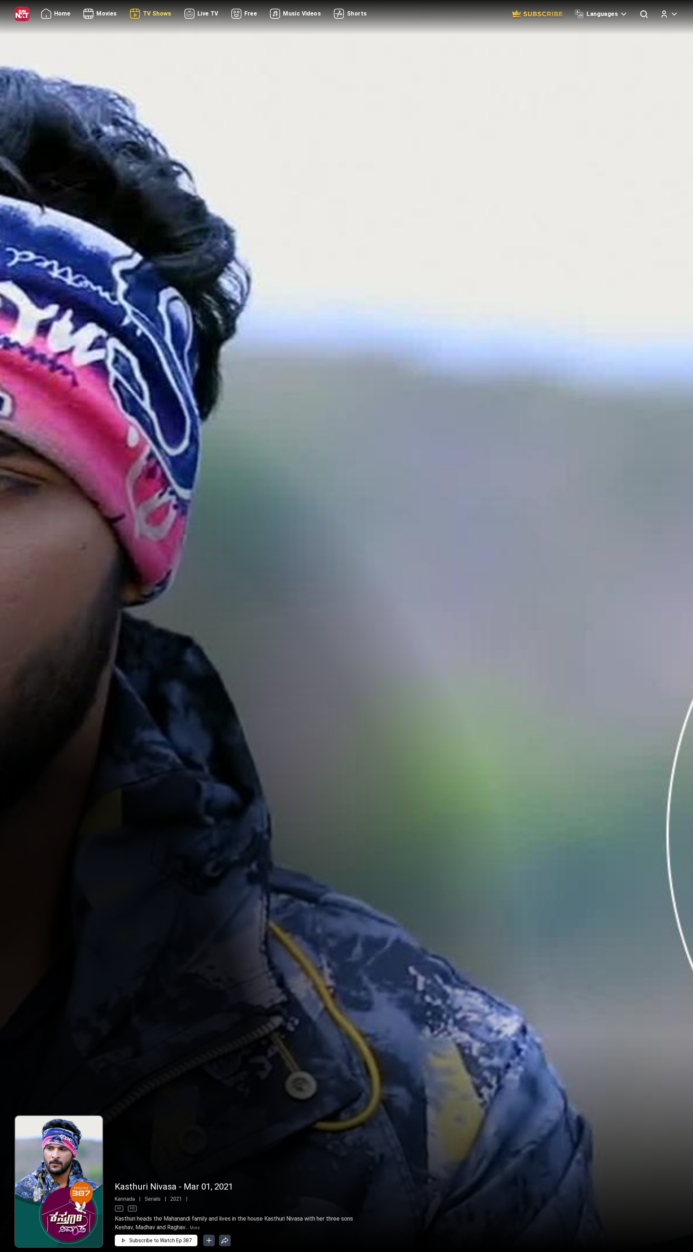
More (195, 1227)
